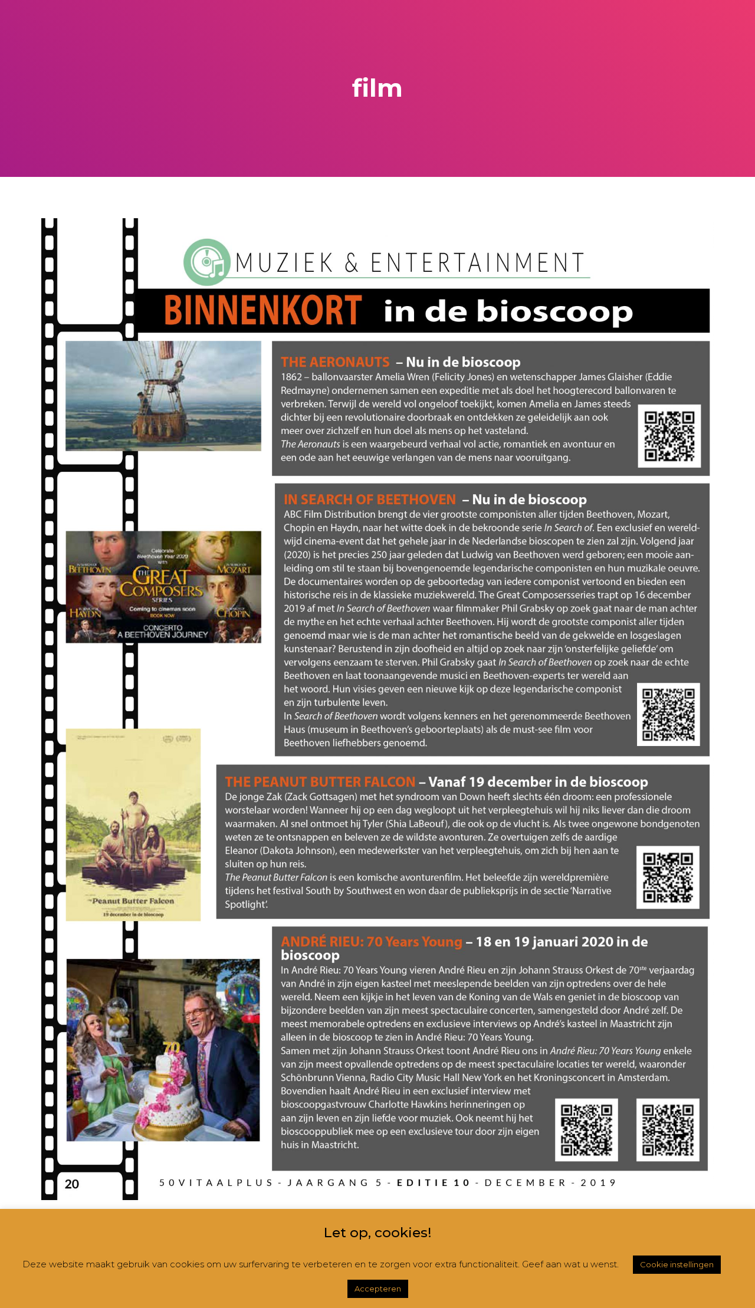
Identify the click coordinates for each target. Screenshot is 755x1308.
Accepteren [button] (377, 1288)
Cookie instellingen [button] (677, 1264)
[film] (377, 708)
